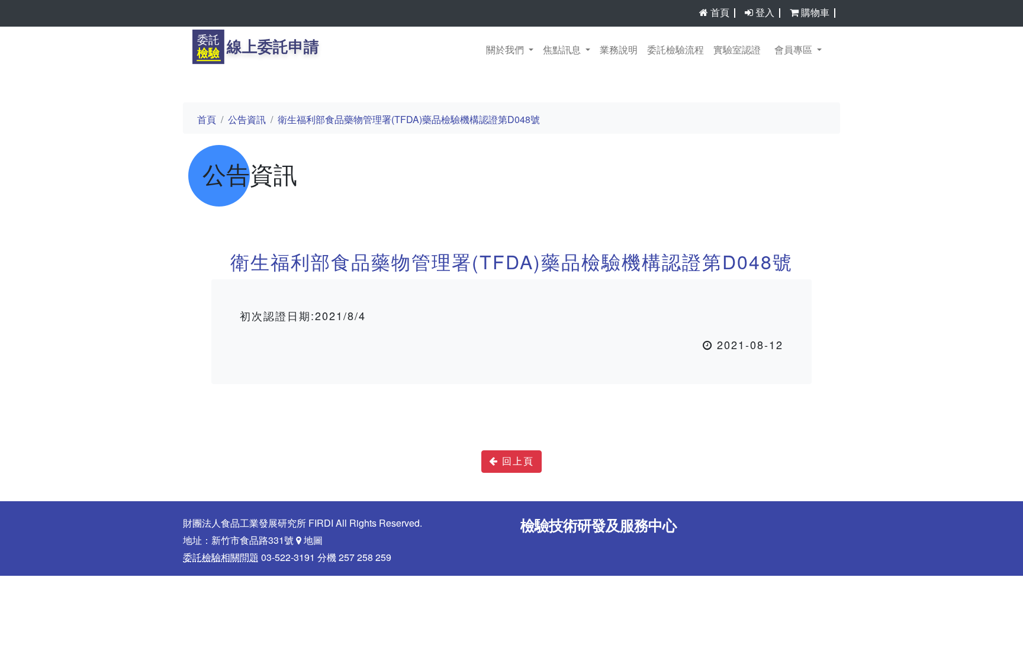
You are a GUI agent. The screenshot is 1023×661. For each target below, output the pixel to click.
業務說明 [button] (619, 50)
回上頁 (516, 461)
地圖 (312, 541)
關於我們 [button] (506, 50)
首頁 (719, 13)
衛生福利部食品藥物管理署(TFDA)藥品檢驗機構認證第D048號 (409, 120)
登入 (764, 13)
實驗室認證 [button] (737, 50)
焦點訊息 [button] (563, 50)
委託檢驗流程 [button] (675, 50)
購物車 (815, 13)
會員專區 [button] (794, 50)
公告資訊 (247, 120)
